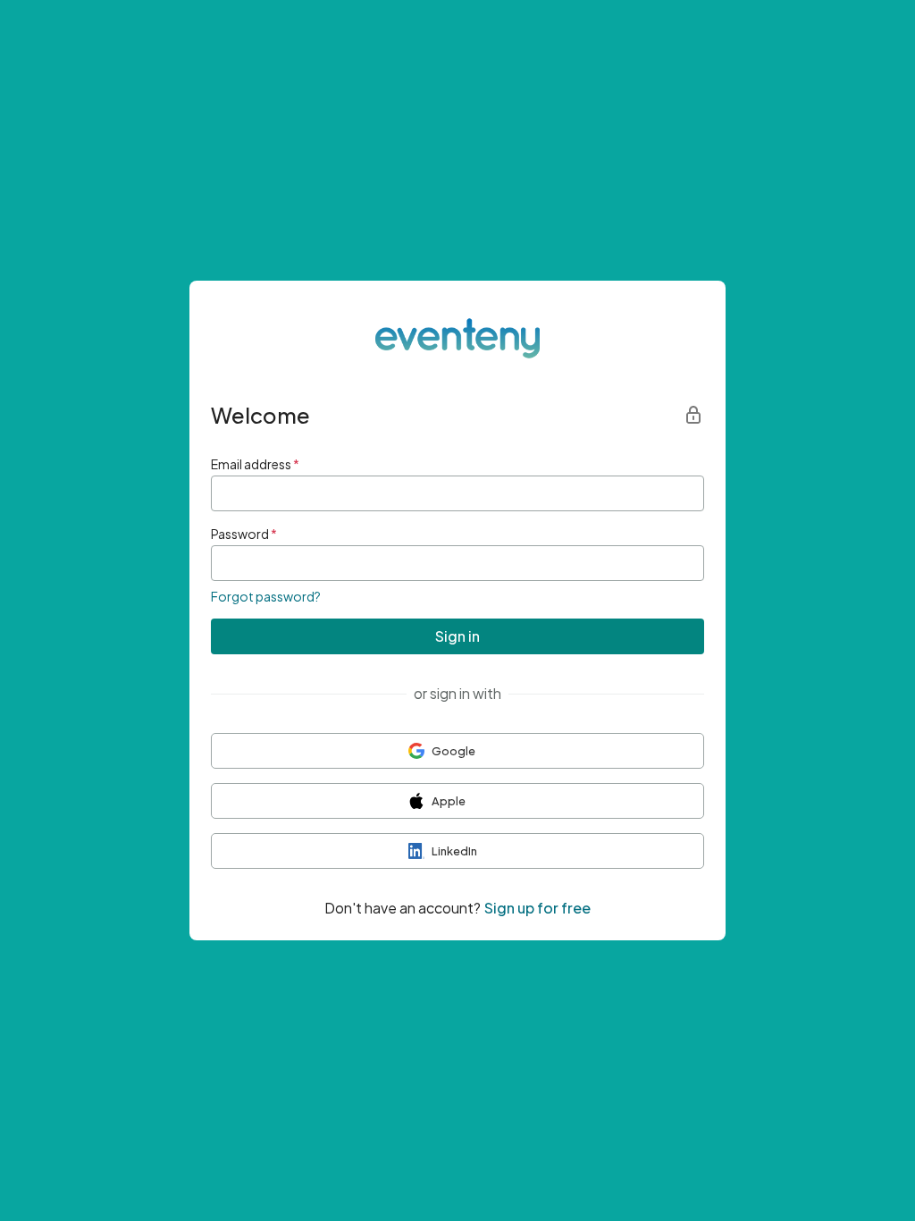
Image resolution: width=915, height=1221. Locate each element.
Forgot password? (266, 596)
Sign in (457, 636)
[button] (457, 751)
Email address (255, 464)
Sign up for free (537, 907)
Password (244, 534)
